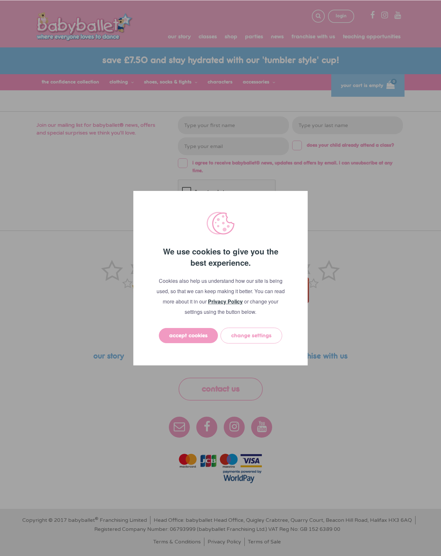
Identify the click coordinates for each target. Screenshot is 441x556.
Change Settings (251, 336)
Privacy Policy (225, 301)
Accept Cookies (188, 336)
